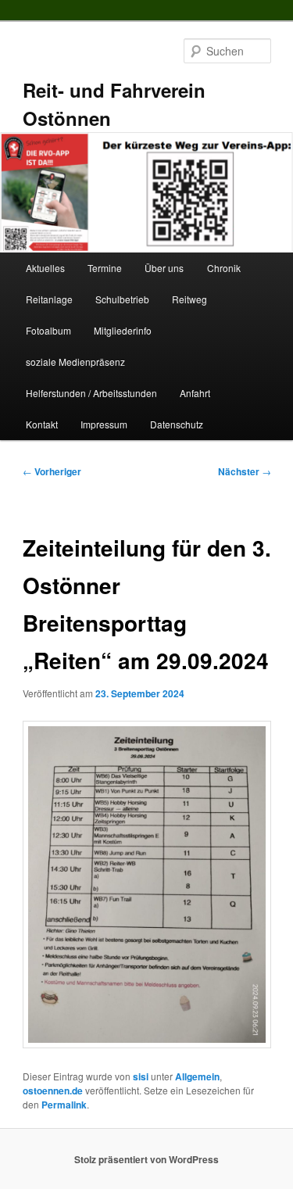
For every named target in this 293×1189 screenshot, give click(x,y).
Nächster (244, 471)
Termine (105, 267)
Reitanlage (49, 299)
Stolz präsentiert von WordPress (146, 1159)
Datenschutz (176, 424)
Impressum (103, 424)
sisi (140, 1076)
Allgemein (197, 1076)
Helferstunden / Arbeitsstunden (91, 392)
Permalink (64, 1105)
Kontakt (42, 424)
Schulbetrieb (122, 299)
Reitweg (189, 299)
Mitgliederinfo (123, 330)
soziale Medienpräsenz (75, 361)
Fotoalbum (48, 330)
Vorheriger (52, 471)
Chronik (224, 267)
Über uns (164, 267)
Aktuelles (45, 267)
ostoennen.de (53, 1090)
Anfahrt (195, 392)
